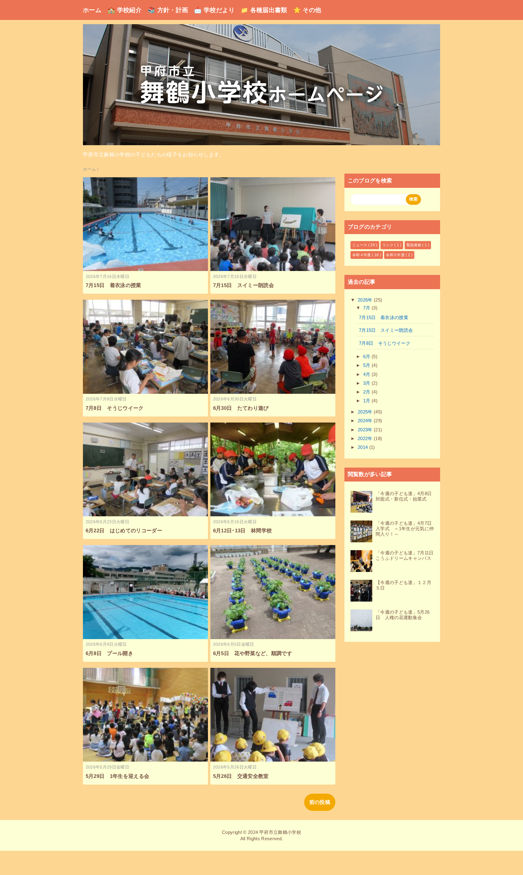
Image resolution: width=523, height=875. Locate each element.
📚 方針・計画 (168, 10)
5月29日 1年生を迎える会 (118, 776)
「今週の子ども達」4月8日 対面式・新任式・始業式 (406, 496)
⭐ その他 (307, 10)
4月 (367, 374)
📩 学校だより (214, 10)
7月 (367, 307)
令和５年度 (396, 255)
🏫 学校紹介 (124, 10)
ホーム (92, 10)
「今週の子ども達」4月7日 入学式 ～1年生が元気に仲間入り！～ (406, 529)
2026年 (366, 299)
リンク (388, 245)
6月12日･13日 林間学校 (242, 531)
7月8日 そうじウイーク (115, 408)
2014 (363, 447)
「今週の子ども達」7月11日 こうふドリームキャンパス (407, 555)
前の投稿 (319, 802)
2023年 (366, 429)
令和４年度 (362, 255)
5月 (367, 365)
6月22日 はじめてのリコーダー (124, 531)
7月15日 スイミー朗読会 (243, 285)
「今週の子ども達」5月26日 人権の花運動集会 (402, 614)
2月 (367, 391)
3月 (367, 383)
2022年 (366, 438)
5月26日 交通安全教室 (241, 776)
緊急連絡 (414, 245)
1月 (367, 400)
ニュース (360, 245)
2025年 (366, 411)
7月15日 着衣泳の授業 (113, 285)
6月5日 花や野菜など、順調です (252, 653)
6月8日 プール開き (109, 653)
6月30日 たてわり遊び (241, 408)
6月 (367, 356)
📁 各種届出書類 (264, 10)
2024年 (366, 420)
